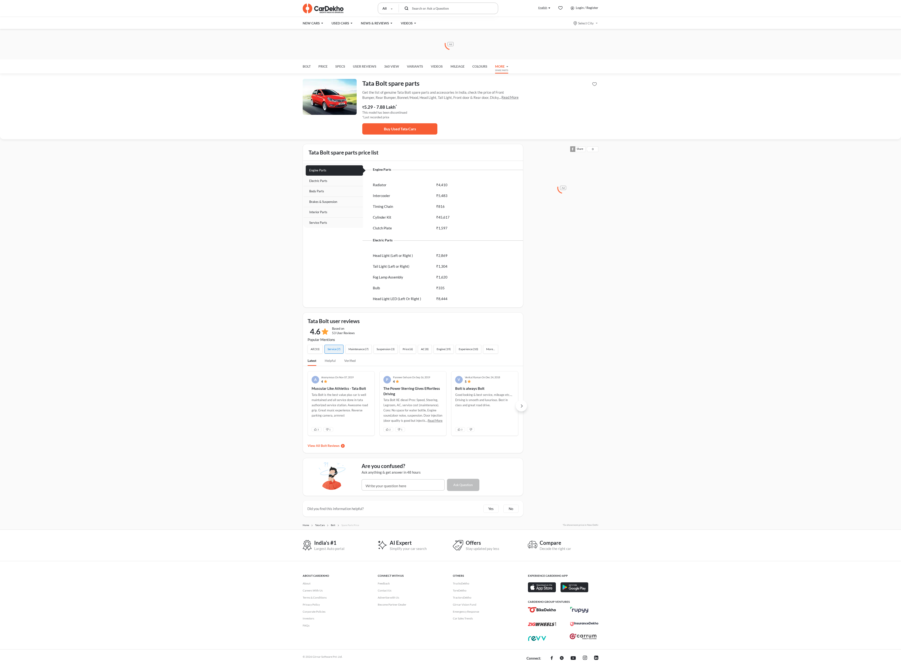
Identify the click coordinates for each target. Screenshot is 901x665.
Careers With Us (313, 590)
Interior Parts (318, 212)
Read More (510, 97)
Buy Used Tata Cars (400, 129)
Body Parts (316, 191)
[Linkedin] (596, 658)
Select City (586, 23)
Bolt (307, 66)
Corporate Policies (314, 611)
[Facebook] (552, 658)
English (542, 7)
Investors (308, 618)
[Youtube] (573, 658)
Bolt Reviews (330, 446)
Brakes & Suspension (323, 202)
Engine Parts (317, 170)
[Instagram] (585, 658)
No (511, 508)
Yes (491, 508)
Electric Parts (318, 181)
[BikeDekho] (542, 610)
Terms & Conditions (315, 597)
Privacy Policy (311, 604)
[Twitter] (562, 658)
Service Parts (318, 222)
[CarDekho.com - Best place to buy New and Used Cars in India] (323, 8)
